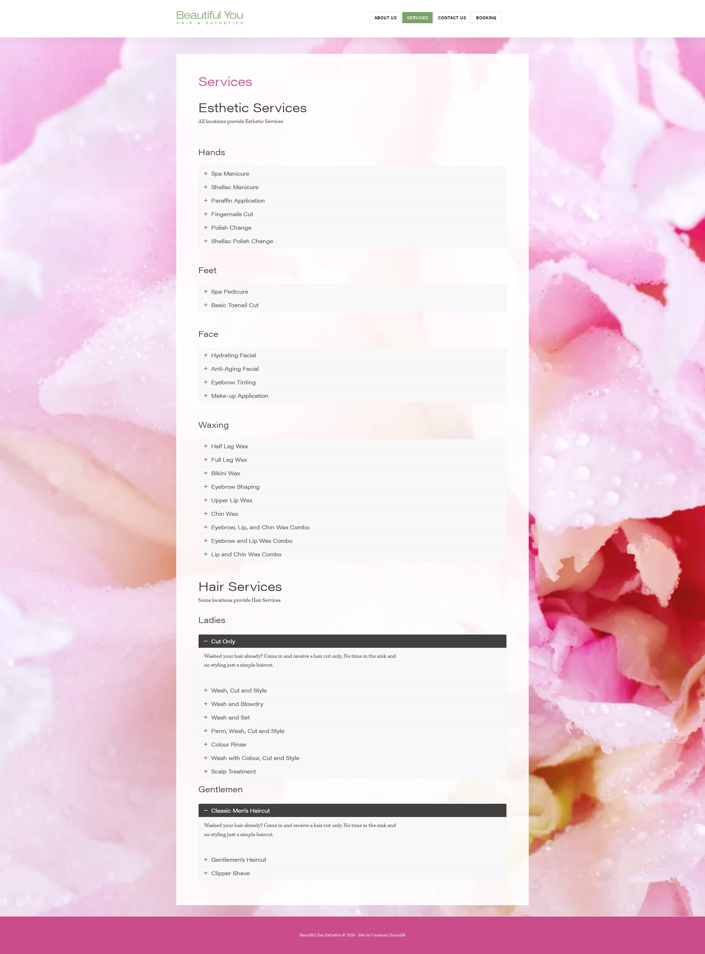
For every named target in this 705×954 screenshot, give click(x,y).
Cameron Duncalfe (388, 935)
